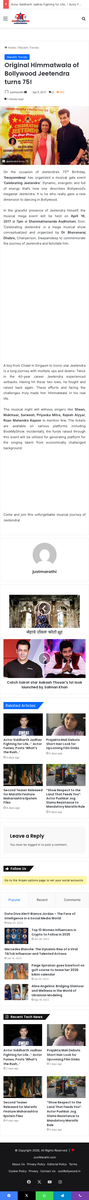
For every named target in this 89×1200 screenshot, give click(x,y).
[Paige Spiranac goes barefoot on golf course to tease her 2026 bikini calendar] (16, 971)
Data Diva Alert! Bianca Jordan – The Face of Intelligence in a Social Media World (40, 916)
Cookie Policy (18, 1171)
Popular (14, 900)
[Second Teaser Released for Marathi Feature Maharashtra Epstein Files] (23, 775)
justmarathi (17, 92)
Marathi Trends (28, 47)
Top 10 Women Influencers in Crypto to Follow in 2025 (54, 932)
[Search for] (83, 20)
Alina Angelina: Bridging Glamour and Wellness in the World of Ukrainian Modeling (58, 990)
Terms (73, 1164)
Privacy (33, 1171)
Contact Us (48, 1171)
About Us (18, 1164)
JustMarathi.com (44, 1157)
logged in (34, 844)
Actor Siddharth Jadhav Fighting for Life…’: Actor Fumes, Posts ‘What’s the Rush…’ (22, 746)
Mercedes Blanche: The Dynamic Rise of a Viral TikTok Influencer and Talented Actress (41, 951)
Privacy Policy (36, 1164)
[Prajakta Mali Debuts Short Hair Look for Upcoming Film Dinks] (66, 724)
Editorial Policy (57, 1164)
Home (11, 47)
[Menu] (5, 20)
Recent (42, 900)
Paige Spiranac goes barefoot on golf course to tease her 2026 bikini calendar (58, 970)
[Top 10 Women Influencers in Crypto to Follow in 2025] (16, 936)
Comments (72, 900)
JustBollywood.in (69, 1171)
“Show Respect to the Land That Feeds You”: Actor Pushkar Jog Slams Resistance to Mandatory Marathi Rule (65, 798)
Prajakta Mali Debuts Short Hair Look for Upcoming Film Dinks (63, 744)
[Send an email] (25, 92)
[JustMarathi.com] (20, 18)
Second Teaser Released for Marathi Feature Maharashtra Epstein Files (23, 796)
